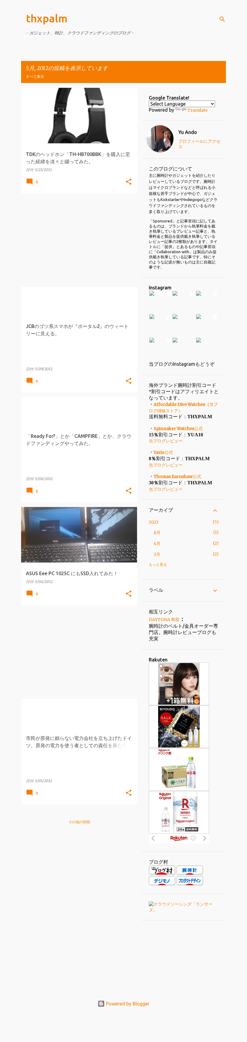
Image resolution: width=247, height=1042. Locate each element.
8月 (157, 532)
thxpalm (46, 18)
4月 (157, 543)
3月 (157, 554)
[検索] (222, 19)
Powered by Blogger (127, 1003)
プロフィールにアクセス (199, 144)
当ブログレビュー (166, 441)
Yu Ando (187, 132)
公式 (178, 428)
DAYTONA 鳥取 (164, 619)
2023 (153, 522)
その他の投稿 (79, 822)
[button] (128, 182)
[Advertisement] (77, 240)
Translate (197, 110)
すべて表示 (35, 76)
